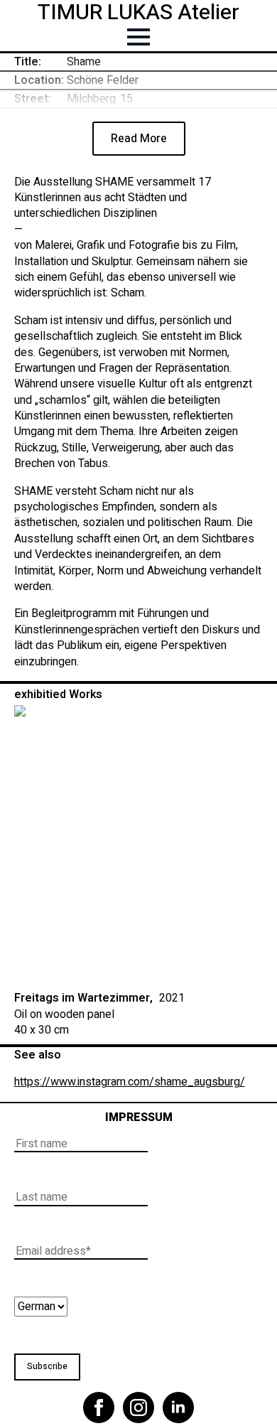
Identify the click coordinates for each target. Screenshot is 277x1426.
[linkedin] (178, 1407)
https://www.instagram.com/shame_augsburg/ (129, 1081)
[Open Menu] (138, 37)
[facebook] (98, 1407)
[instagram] (138, 1407)
